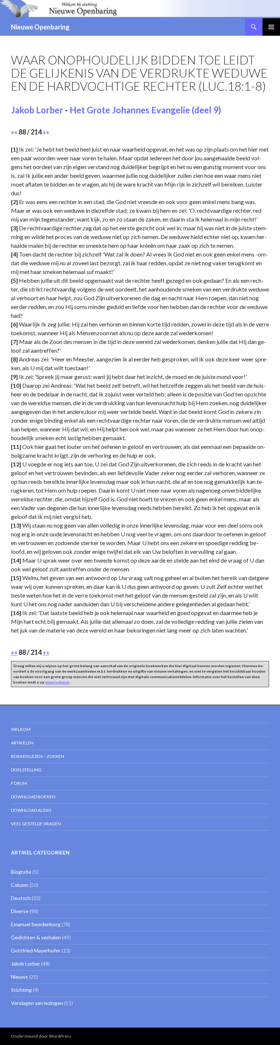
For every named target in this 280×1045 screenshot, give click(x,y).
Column (19, 885)
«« (14, 132)
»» (46, 132)
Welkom (21, 729)
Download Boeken (33, 796)
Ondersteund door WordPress (41, 1036)
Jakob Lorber (37, 110)
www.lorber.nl (57, 682)
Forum (19, 783)
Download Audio (31, 810)
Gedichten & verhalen (36, 937)
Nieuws (19, 977)
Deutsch (21, 898)
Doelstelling (26, 769)
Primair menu (271, 27)
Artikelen (22, 742)
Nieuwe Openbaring (40, 27)
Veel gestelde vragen (36, 823)
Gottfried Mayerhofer (36, 950)
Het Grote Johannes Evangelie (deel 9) (145, 110)
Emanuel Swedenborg (36, 924)
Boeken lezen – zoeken (37, 756)
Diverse (19, 911)
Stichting (21, 990)
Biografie (21, 872)
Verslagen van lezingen (37, 1003)
